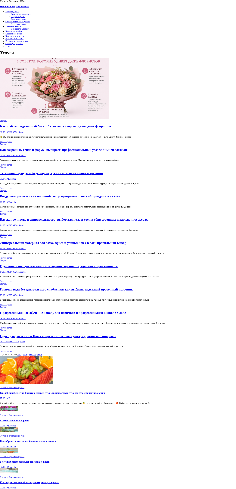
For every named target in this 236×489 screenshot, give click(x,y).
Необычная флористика (14, 6)
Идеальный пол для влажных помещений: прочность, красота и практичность (59, 266)
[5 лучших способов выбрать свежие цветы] (9, 452)
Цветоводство (12, 11)
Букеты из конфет (13, 31)
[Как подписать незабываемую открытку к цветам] (9, 472)
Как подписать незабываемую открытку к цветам (29, 482)
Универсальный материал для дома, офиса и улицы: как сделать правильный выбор (63, 243)
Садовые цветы (18, 16)
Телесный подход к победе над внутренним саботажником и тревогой (51, 173)
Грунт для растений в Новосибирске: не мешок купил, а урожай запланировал (58, 336)
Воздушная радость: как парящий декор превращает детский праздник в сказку (60, 196)
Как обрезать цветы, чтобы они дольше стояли (28, 441)
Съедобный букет (13, 34)
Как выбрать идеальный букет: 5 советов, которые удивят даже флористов (55, 126)
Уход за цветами (18, 19)
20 (26, 354)
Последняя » (36, 354)
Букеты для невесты (14, 36)
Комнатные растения (20, 14)
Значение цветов (13, 26)
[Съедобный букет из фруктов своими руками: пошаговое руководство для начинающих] (26, 383)
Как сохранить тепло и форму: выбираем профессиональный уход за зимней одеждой (63, 150)
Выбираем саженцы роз (16, 41)
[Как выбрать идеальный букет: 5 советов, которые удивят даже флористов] (54, 118)
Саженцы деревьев (14, 43)
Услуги (8, 46)
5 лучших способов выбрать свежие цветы (25, 461)
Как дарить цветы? (20, 29)
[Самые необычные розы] (9, 410)
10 (24, 354)
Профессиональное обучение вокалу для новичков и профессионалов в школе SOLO (63, 312)
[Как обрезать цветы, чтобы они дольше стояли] (9, 431)
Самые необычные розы (14, 420)
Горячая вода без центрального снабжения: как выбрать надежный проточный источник (66, 289)
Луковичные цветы (14, 38)
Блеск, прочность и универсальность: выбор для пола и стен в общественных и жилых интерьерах (74, 219)
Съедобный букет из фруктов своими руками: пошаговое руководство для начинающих (52, 392)
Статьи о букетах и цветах (17, 21)
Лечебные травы (18, 24)
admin (23, 132)
